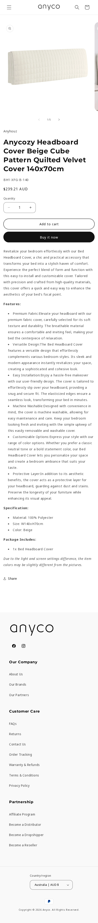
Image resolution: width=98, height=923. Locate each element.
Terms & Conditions (24, 775)
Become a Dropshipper (26, 835)
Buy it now (49, 237)
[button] (9, 7)
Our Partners (19, 695)
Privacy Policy (19, 785)
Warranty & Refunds (24, 765)
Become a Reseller (23, 845)
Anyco (47, 909)
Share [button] (12, 578)
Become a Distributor (25, 824)
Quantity (9, 198)
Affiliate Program (22, 814)
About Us (16, 674)
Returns (15, 734)
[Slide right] (59, 120)
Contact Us (17, 744)
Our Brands (17, 684)
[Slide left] (39, 120)
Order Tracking (20, 754)
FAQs (13, 723)
